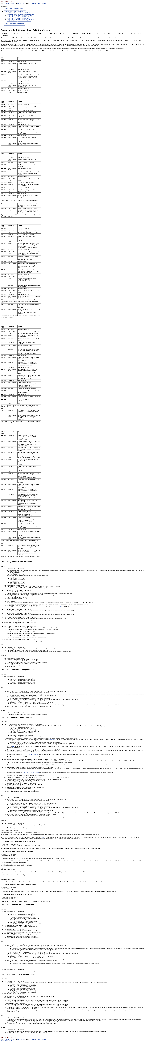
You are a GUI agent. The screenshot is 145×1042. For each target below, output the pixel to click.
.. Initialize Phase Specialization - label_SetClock (19, 12)
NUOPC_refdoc (21, 3)
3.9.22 (23, 754)
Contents (43, 3)
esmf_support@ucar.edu (6, 1040)
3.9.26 (37, 754)
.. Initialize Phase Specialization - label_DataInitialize (20, 14)
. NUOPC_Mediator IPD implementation (14, 23)
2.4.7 (13, 746)
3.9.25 (34, 754)
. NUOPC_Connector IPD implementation (14, 25)
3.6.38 (43, 837)
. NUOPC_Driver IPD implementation (13, 8)
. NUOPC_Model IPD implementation (13, 11)
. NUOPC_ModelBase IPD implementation (15, 10)
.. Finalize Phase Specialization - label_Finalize (19, 21)
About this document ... (9, 3)
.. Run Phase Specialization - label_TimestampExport (20, 19)
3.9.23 (26, 754)
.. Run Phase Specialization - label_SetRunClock (19, 15)
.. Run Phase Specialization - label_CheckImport (19, 16)
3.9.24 (30, 754)
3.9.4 (53, 739)
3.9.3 (50, 739)
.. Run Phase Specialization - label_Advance (18, 18)
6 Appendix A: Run (35, 3)
